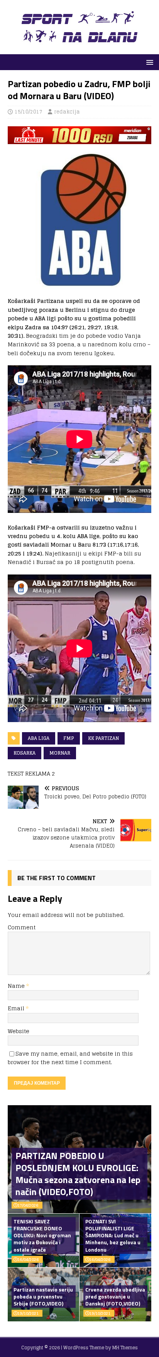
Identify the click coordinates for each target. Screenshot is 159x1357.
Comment (22, 927)
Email (17, 1008)
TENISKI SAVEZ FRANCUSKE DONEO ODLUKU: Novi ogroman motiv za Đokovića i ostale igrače (42, 1235)
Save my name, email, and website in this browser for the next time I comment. (70, 1058)
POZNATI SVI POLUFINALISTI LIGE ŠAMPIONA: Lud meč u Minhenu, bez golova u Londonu (112, 1235)
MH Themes (125, 1347)
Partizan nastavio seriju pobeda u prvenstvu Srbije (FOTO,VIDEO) (43, 1296)
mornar (59, 753)
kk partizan (103, 738)
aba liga (38, 738)
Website (18, 1031)
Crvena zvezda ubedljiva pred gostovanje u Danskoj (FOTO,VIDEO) (115, 1296)
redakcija (67, 111)
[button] (148, 61)
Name (17, 986)
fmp (68, 738)
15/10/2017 (28, 111)
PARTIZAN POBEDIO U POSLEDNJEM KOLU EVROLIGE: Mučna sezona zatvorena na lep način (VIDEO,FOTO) (77, 1174)
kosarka (25, 753)
